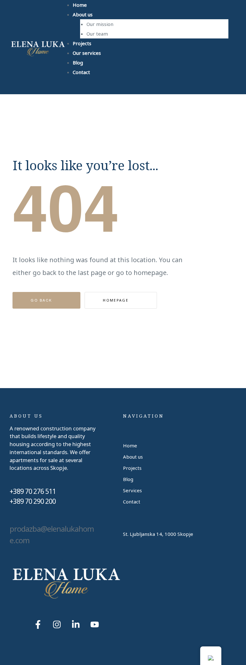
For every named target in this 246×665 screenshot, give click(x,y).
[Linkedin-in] (76, 624)
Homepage (116, 300)
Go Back (42, 300)
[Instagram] (57, 624)
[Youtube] (94, 624)
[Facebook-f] (38, 624)
